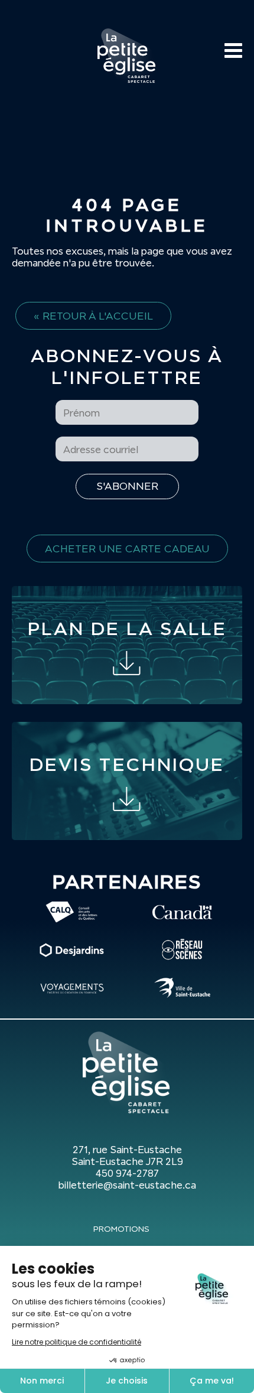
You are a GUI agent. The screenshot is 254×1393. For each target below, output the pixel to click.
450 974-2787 (127, 1173)
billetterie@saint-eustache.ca (127, 1185)
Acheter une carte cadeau (127, 548)
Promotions (121, 1228)
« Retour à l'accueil (93, 316)
